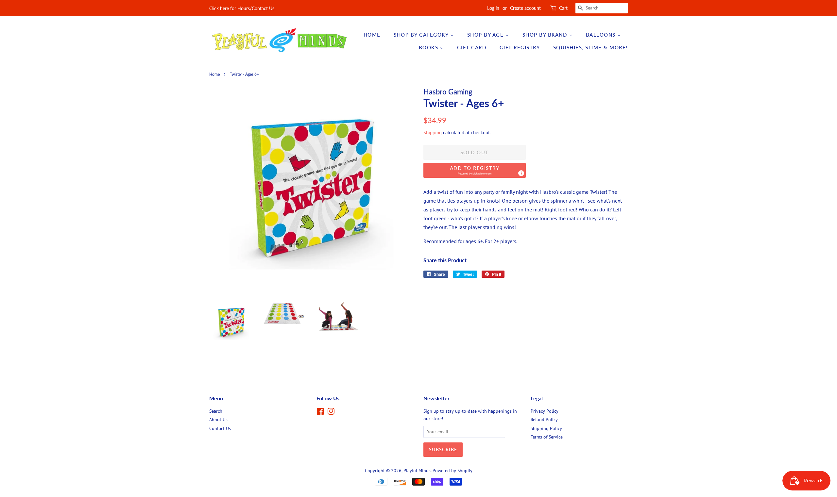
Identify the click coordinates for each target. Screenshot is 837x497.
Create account (525, 8)
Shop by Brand (545, 35)
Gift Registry (520, 47)
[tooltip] (521, 173)
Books (429, 47)
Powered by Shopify (452, 470)
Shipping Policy (546, 428)
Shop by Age (486, 35)
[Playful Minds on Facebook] (320, 413)
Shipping (432, 132)
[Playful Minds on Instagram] (330, 413)
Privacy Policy (544, 411)
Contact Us (220, 428)
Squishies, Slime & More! (590, 47)
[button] (474, 170)
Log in (493, 8)
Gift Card (472, 47)
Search (215, 411)
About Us (218, 419)
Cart (563, 8)
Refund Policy (544, 419)
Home (372, 35)
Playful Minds (417, 470)
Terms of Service (547, 437)
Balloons (602, 35)
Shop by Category (422, 35)
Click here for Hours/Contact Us (241, 8)
